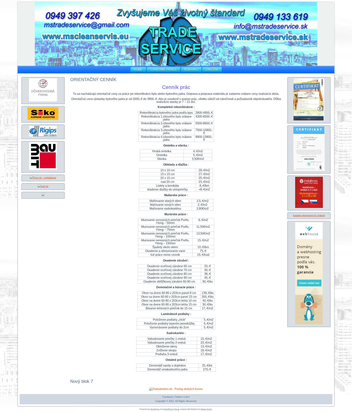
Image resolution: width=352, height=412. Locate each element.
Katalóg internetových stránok (309, 215)
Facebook (167, 396)
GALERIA (212, 69)
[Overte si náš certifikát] (43, 100)
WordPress (155, 409)
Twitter (178, 396)
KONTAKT (191, 69)
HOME (138, 69)
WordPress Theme (171, 409)
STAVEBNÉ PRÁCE (163, 69)
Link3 (187, 396)
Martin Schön (206, 409)
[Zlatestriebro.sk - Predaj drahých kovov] (176, 389)
